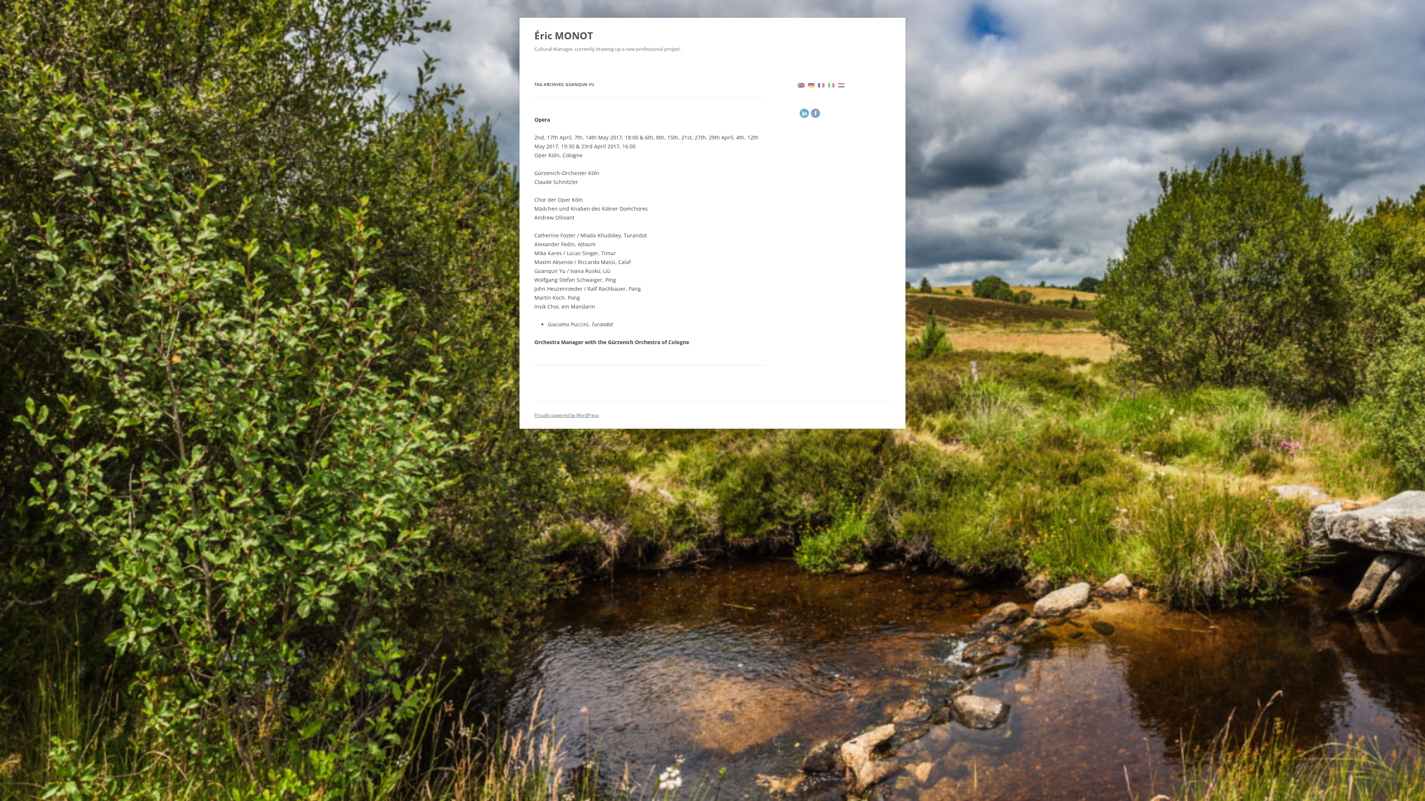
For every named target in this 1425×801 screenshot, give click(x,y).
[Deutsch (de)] (811, 84)
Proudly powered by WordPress (566, 415)
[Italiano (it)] (831, 84)
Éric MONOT (563, 35)
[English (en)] (801, 84)
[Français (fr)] (821, 84)
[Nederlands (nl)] (841, 84)
